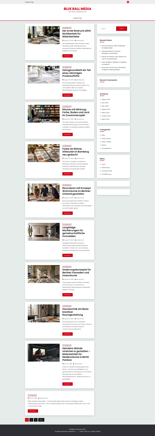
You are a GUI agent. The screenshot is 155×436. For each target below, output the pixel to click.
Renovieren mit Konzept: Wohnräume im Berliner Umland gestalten (76, 191)
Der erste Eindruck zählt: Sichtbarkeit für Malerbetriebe (76, 33)
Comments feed (107, 171)
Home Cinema (106, 138)
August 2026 (106, 99)
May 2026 (105, 106)
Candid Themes (95, 431)
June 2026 (105, 103)
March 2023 (106, 112)
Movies (104, 145)
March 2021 (106, 119)
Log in (103, 164)
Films (103, 135)
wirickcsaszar (80, 40)
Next (41, 420)
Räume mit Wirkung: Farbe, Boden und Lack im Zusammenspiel (75, 112)
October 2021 (106, 116)
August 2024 (106, 109)
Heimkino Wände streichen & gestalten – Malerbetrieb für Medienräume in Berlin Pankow (76, 354)
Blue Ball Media (77, 8)
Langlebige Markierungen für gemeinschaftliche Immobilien (73, 232)
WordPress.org (106, 174)
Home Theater (106, 142)
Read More (67, 56)
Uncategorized (66, 27)
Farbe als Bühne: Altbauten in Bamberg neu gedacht (75, 151)
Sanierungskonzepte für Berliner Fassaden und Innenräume (76, 272)
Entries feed (105, 167)
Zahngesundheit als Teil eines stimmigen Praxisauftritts (76, 73)
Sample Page (29, 2)
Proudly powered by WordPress (65, 431)
